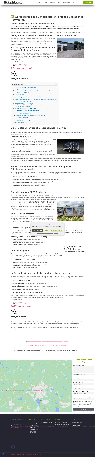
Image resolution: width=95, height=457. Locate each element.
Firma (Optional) (77, 378)
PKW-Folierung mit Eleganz (23, 106)
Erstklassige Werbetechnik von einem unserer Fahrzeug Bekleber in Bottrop (33, 90)
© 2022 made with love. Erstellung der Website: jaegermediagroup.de (26, 454)
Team (45, 2)
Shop (58, 2)
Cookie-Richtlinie (40, 233)
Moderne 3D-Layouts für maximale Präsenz (25, 108)
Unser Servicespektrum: (23, 117)
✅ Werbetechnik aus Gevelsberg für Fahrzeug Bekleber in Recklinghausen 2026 (47, 345)
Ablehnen (47, 230)
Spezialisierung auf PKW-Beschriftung (24, 103)
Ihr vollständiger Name (78, 382)
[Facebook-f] (13, 447)
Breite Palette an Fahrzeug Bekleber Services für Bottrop (28, 96)
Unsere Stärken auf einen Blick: (24, 101)
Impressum (56, 233)
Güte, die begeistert (19, 112)
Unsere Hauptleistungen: (23, 97)
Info (39, 2)
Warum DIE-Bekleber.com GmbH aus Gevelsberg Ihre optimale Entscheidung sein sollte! (36, 99)
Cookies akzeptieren (37, 230)
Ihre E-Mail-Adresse (78, 387)
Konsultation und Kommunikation (23, 119)
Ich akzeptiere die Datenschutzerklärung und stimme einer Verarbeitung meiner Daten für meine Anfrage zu (83, 405)
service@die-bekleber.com (23, 65)
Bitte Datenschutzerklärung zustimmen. (83, 401)
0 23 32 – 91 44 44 (22, 64)
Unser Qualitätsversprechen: (24, 113)
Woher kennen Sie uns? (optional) (81, 397)
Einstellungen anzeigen (56, 230)
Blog (74, 2)
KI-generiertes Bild (19, 94)
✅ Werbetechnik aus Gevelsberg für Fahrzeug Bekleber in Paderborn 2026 (44, 341)
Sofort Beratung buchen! (21, 68)
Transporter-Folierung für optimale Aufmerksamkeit (29, 105)
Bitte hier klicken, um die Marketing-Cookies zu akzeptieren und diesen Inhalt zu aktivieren (23, 390)
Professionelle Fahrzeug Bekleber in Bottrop (25, 87)
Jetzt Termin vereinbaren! (23, 120)
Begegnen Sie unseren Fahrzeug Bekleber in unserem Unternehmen (31, 89)
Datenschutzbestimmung (48, 233)
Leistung (52, 2)
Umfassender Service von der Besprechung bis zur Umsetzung (30, 115)
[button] (62, 224)
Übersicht (66, 341)
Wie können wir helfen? (79, 365)
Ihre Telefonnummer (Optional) (80, 391)
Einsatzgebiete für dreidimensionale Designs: (28, 110)
